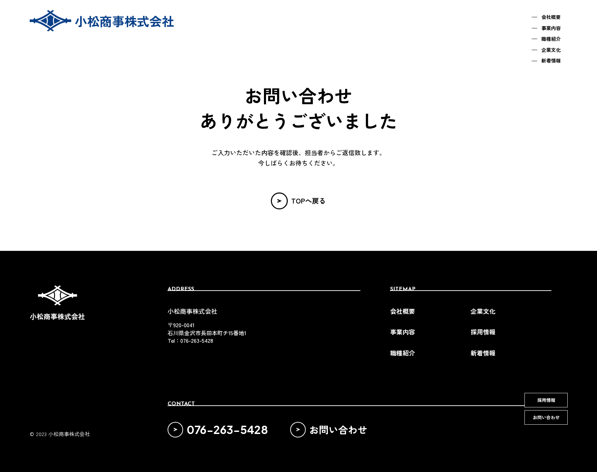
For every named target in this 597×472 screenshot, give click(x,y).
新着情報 (483, 353)
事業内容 (402, 332)
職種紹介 (402, 353)
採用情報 (483, 332)
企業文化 (483, 311)
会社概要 (402, 311)
